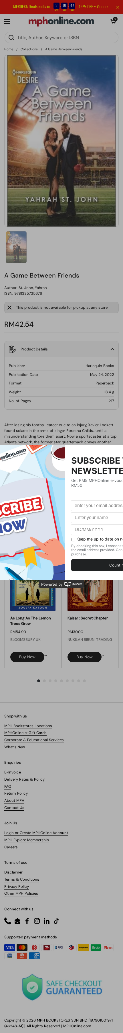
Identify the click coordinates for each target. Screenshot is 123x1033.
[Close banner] (117, 7)
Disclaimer (13, 872)
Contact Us (14, 807)
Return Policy (16, 793)
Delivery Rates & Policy (24, 779)
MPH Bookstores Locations (28, 725)
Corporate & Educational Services (34, 739)
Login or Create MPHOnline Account (36, 832)
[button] (113, 21)
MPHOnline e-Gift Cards (25, 732)
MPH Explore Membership (26, 839)
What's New (14, 747)
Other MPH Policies (21, 893)
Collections (29, 49)
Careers (11, 847)
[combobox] (61, 37)
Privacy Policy (16, 886)
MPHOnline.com (77, 1026)
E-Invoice (12, 772)
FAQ (7, 786)
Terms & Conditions (21, 879)
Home (8, 49)
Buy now (27, 656)
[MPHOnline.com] (61, 21)
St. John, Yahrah (33, 287)
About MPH (14, 800)
